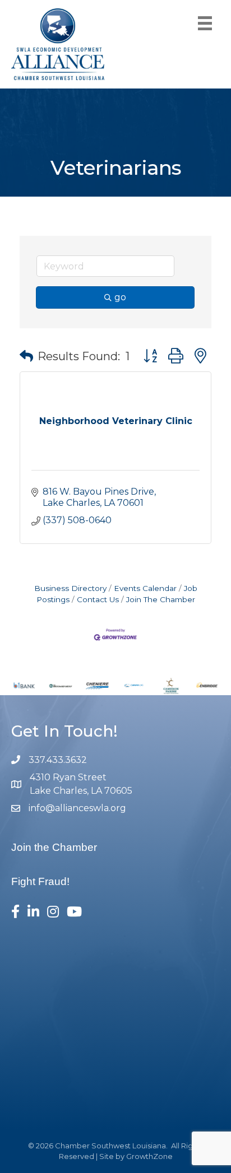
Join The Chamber (160, 599)
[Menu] (205, 23)
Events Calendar (145, 588)
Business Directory (70, 588)
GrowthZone (149, 1156)
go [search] (120, 297)
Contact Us (98, 599)
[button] (26, 356)
